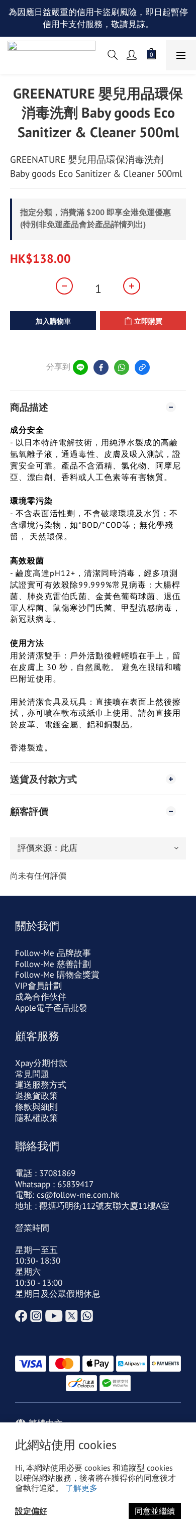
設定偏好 (31, 1511)
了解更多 (81, 1488)
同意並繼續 (155, 1511)
